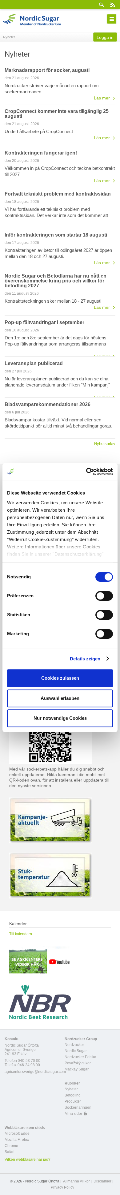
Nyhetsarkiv (104, 443)
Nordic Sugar (76, 1051)
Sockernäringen (78, 1107)
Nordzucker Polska (80, 1057)
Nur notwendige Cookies (60, 718)
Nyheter (71, 1089)
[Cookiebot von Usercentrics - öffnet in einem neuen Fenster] (86, 472)
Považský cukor (78, 1063)
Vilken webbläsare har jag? (27, 1159)
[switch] (104, 596)
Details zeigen (85, 658)
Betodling (73, 1095)
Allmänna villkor (76, 1181)
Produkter (73, 1101)
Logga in (105, 37)
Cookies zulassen (60, 678)
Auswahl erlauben (60, 698)
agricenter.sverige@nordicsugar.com (35, 1072)
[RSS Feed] (112, 4)
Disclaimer (102, 1181)
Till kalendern (20, 934)
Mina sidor (73, 1113)
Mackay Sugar (77, 1069)
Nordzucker (74, 1045)
